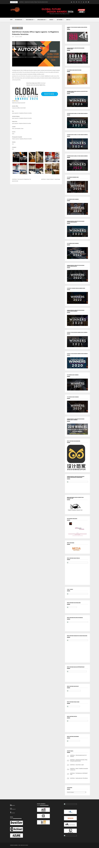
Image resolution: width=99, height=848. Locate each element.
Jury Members (59, 19)
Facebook (13, 812)
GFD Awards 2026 (18, 19)
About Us (68, 19)
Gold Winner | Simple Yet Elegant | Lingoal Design (50, 179)
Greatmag (22, 845)
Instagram (14, 809)
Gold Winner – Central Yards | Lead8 (26, 2)
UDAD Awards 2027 (30, 19)
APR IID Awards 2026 (41, 19)
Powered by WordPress (14, 845)
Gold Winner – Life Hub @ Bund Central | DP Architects (78, 756)
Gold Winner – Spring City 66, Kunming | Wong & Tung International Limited (78, 760)
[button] (71, 2)
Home (11, 19)
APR (13, 36)
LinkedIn (13, 805)
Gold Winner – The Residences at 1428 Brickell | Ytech (79, 774)
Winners (51, 19)
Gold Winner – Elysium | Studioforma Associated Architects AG (79, 769)
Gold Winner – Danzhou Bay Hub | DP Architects (79, 778)
